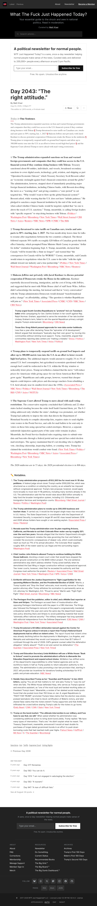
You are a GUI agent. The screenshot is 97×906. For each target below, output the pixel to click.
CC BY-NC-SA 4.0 (69, 898)
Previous (20, 4)
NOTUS (33, 392)
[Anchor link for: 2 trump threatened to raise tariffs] (9, 229)
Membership (15, 859)
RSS (44, 888)
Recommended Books (45, 859)
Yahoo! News (66, 730)
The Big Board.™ (42, 867)
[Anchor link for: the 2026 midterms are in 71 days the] (9, 465)
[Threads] (40, 881)
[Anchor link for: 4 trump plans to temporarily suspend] (9, 351)
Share (69, 108)
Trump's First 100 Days (74, 852)
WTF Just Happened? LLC (38, 898)
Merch (12, 870)
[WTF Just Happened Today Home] (4, 4)
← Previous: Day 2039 (21, 751)
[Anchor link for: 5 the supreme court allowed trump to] (9, 401)
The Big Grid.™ (41, 863)
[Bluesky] (34, 881)
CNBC (55, 220)
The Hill (64, 220)
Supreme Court (35, 745)
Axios (20, 220)
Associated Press (49, 301)
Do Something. (41, 852)
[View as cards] (77, 108)
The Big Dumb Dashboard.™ (47, 870)
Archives (68, 848)
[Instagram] (59, 881)
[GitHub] (72, 881)
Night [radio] (62, 902)
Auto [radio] (47, 902)
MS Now (17, 733)
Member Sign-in (17, 867)
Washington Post (18, 217)
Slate (40, 707)
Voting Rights (47, 745)
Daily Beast (19, 707)
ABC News (45, 673)
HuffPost (78, 730)
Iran (20, 745)
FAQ (11, 852)
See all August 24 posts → (22, 792)
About (57, 4)
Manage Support (17, 863)
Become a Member (86, 4)
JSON (60, 888)
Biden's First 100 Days (74, 856)
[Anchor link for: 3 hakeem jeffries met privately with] (9, 275)
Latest (12, 4)
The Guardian (32, 733)
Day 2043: (31, 94)
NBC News (39, 220)
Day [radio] (54, 902)
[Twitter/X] (47, 881)
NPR (48, 220)
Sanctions (14, 745)
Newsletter (69, 4)
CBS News (16, 304)
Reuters (28, 220)
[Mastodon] (53, 881)
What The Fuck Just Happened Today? (48, 14)
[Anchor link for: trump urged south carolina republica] (14, 310)
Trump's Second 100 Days (75, 859)
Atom (52, 888)
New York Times (48, 217)
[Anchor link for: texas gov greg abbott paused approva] (14, 327)
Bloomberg (33, 217)
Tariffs (25, 745)
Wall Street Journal (67, 217)
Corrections (15, 856)
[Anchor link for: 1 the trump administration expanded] (9, 157)
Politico (71, 213)
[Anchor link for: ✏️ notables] (9, 475)
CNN (69, 301)
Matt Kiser (53, 27)
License (80, 898)
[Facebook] (65, 881)
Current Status (41, 856)
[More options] (83, 108)
